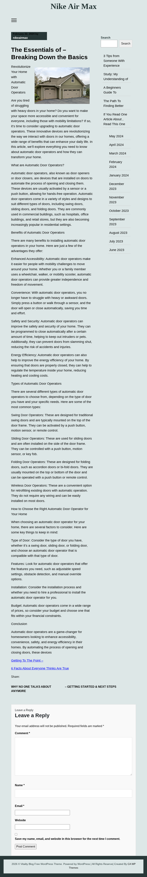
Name (20, 785)
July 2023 (116, 241)
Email (19, 805)
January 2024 (119, 175)
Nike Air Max (74, 6)
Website (20, 820)
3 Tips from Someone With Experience (114, 60)
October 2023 (119, 211)
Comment (22, 733)
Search (105, 37)
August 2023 (118, 233)
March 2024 (117, 153)
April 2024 (116, 145)
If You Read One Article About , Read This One (115, 119)
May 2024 (116, 136)
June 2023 (116, 250)
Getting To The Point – (27, 660)
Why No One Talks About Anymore (31, 689)
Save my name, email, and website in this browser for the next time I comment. (67, 838)
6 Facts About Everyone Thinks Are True (40, 668)
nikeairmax (20, 37)
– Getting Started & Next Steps (90, 686)
